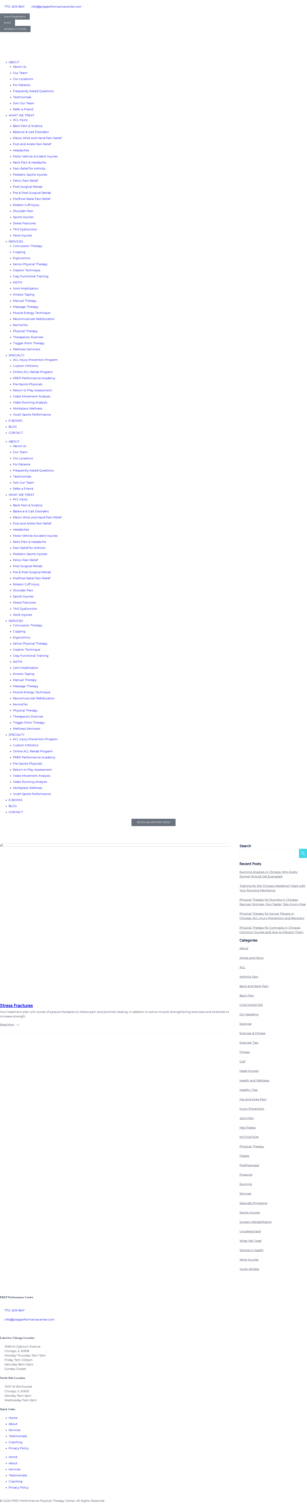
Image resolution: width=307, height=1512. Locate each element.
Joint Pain (247, 1118)
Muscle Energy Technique (31, 313)
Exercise (246, 1024)
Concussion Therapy (27, 246)
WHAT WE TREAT (21, 115)
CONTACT (16, 433)
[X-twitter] (13, 1326)
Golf (242, 1061)
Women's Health (252, 1250)
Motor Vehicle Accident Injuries (35, 156)
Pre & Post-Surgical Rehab (32, 193)
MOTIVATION (249, 1137)
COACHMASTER (251, 1005)
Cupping (19, 252)
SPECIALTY (16, 355)
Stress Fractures (24, 223)
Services (245, 1193)
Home (13, 1418)
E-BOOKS (15, 420)
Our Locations (23, 79)
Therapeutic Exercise (28, 337)
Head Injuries (249, 1071)
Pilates (244, 1156)
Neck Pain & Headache (29, 162)
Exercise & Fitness (252, 1033)
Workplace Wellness (27, 408)
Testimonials (22, 97)
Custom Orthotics (25, 366)
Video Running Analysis (30, 402)
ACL (242, 967)
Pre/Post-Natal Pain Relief (31, 199)
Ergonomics (21, 258)
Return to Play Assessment (32, 390)
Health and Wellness (254, 1080)
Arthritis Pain (249, 977)
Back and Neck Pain (254, 986)
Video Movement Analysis (31, 396)
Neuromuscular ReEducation (34, 319)
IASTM (17, 282)
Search (245, 846)
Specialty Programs (253, 1203)
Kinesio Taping (23, 294)
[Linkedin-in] (48, 1326)
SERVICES (16, 241)
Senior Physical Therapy (30, 264)
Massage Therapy (25, 307)
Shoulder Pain (23, 211)
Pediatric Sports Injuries (30, 174)
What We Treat (251, 1241)
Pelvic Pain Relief (25, 180)
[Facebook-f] (4, 1326)
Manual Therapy (24, 301)
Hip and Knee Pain (253, 1099)
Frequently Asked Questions (33, 91)
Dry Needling (249, 1014)
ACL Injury (20, 120)
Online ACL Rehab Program (33, 372)
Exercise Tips (249, 1043)
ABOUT (14, 62)
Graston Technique (26, 270)
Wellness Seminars (26, 349)
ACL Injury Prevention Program (35, 360)
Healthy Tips (249, 1090)
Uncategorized (250, 1231)
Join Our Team (23, 103)
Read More (7, 1024)
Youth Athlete (249, 1269)
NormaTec (20, 325)
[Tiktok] (30, 1326)
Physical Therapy (25, 331)
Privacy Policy (19, 1448)
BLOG (13, 427)
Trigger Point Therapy (29, 343)
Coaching (15, 1442)
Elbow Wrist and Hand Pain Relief (37, 138)
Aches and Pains (252, 958)
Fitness (245, 1052)
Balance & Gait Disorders (31, 132)
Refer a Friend (23, 109)
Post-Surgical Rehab (27, 187)
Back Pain (247, 995)
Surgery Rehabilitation (256, 1222)
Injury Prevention (252, 1109)
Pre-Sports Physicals (27, 384)
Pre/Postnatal (249, 1165)
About (244, 948)
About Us (19, 66)
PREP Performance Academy (34, 378)
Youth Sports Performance (32, 414)
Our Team (20, 73)
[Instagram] (22, 1326)
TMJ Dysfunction (25, 229)
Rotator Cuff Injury (26, 205)
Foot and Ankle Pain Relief (32, 144)
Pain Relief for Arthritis (29, 168)
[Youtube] (39, 1326)
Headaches (21, 150)
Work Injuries (22, 235)
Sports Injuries (23, 217)
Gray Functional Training (30, 276)
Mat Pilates (248, 1127)
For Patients (21, 85)
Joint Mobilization (26, 288)
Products (246, 1175)
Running (246, 1184)
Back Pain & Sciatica (27, 126)
